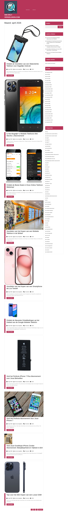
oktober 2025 (49, 93)
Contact (34, 9)
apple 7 (48, 142)
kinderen (48, 193)
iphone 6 (48, 173)
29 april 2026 (9, 139)
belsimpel (48, 146)
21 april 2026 (9, 498)
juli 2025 (48, 99)
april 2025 (48, 105)
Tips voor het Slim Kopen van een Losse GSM (24, 495)
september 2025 (50, 95)
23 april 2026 (9, 423)
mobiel (48, 206)
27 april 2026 (9, 236)
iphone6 (48, 185)
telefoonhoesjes (50, 243)
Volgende (40, 509)
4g (47, 131)
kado (48, 191)
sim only (48, 235)
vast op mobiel (49, 247)
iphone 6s (48, 177)
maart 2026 (49, 82)
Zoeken (48, 23)
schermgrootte (49, 233)
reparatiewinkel (49, 229)
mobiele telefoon (50, 210)
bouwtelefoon (49, 148)
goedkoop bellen (50, 152)
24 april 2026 (9, 381)
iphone (48, 171)
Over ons (28, 9)
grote (48, 162)
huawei (48, 166)
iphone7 (48, 187)
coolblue (48, 150)
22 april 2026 (9, 451)
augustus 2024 (49, 122)
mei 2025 (48, 103)
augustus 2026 (49, 72)
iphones (48, 189)
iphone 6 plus (49, 175)
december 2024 (50, 113)
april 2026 (48, 80)
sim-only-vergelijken (18, 69)
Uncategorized (49, 245)
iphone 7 (48, 181)
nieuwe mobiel (49, 212)
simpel (48, 237)
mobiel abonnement (50, 208)
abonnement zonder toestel (52, 135)
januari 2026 (49, 86)
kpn (47, 198)
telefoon (48, 241)
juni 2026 (48, 76)
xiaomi (48, 249)
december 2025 (50, 88)
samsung (48, 231)
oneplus (48, 218)
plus (47, 222)
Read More (9, 75)
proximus (48, 227)
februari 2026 (49, 84)
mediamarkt (49, 204)
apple (48, 137)
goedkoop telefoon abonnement (53, 154)
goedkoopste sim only (51, 158)
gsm (47, 164)
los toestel (48, 202)
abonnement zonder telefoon (52, 133)
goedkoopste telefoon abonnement (53, 160)
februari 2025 (49, 109)
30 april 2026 (9, 69)
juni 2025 (48, 101)
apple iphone (49, 144)
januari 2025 (49, 111)
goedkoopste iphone (50, 156)
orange (48, 220)
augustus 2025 (49, 97)
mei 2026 (48, 78)
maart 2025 (49, 107)
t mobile (48, 239)
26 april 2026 (9, 291)
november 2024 (50, 115)
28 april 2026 (9, 190)
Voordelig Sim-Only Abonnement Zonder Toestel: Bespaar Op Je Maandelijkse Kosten (54, 42)
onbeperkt (48, 214)
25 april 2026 (9, 325)
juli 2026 (48, 74)
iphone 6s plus (49, 179)
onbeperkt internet (50, 216)
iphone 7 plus (49, 183)
